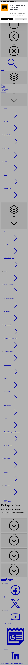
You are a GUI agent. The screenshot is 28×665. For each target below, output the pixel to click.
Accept (7, 19)
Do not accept (20, 19)
